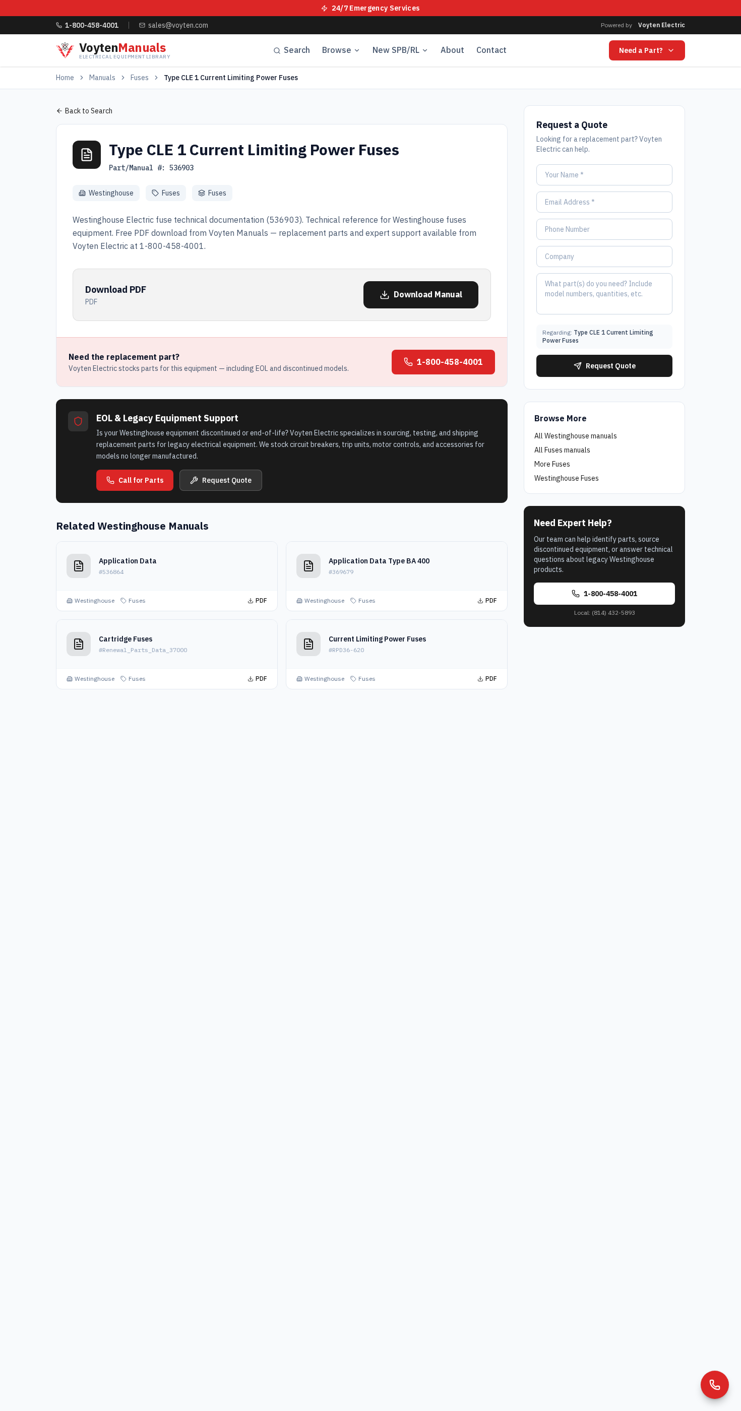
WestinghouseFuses (566, 478)
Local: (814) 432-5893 (604, 612)
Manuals (102, 77)
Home (65, 77)
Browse (336, 50)
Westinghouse (111, 193)
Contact (491, 50)
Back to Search (88, 110)
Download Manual (428, 294)
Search (297, 50)
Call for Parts (140, 480)
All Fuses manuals (562, 450)
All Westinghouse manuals (575, 435)
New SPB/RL (396, 50)
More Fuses (552, 464)
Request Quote (227, 480)
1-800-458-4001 (450, 362)
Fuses (140, 77)
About (452, 50)
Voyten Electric (661, 25)
